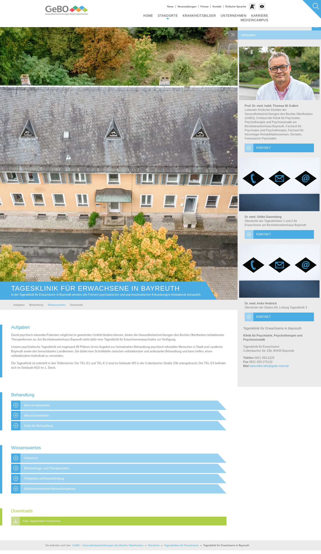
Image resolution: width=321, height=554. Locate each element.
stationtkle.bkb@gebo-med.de (269, 366)
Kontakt (217, 6)
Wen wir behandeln (37, 405)
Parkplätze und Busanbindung (44, 478)
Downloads (76, 304)
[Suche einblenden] (311, 9)
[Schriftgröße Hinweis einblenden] (252, 6)
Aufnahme (31, 458)
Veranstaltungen (187, 6)
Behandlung (36, 304)
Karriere (259, 15)
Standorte (168, 15)
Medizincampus (254, 20)
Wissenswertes (56, 304)
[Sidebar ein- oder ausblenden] (233, 35)
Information (248, 35)
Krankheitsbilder (199, 15)
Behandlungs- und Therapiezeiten (46, 468)
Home (148, 15)
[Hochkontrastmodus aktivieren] (262, 6)
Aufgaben (19, 304)
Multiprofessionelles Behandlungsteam (49, 488)
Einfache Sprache (235, 6)
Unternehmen (234, 15)
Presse (204, 6)
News (170, 6)
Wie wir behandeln (36, 415)
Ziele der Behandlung (38, 425)
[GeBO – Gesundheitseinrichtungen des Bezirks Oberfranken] (70, 10)
